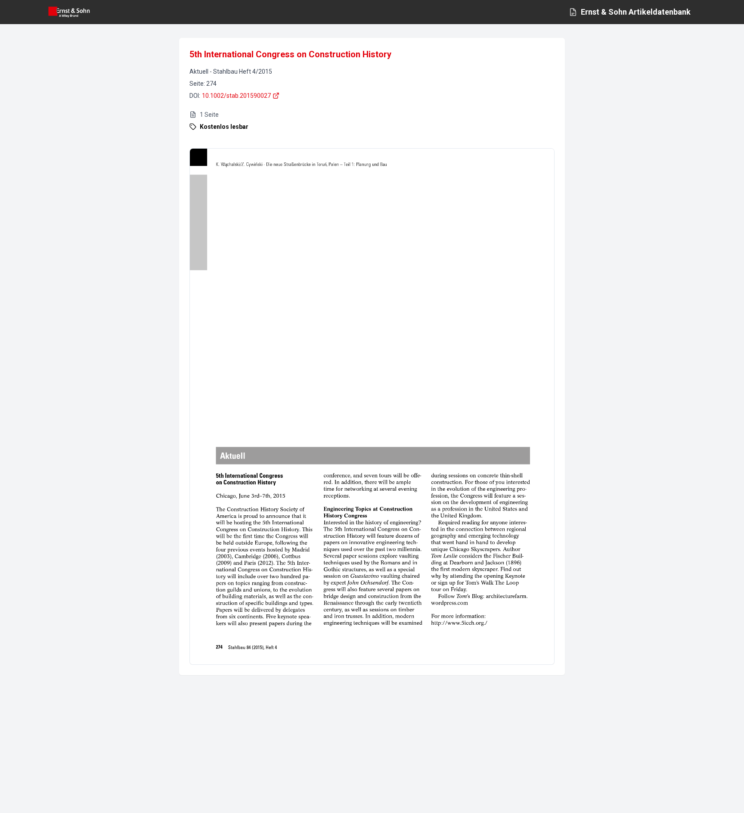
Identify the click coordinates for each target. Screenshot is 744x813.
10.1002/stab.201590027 (236, 95)
